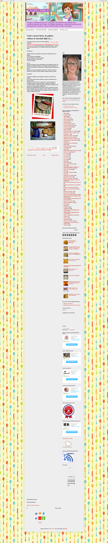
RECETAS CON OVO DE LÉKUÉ (70, 187)
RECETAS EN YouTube (68, 201)
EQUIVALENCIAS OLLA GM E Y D (70, 132)
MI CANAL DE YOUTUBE (41, 29)
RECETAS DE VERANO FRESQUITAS (71, 194)
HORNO (65, 144)
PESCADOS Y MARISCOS (69, 172)
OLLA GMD (66, 159)
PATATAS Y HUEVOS (68, 169)
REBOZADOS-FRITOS (68, 176)
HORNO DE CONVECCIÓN (69, 146)
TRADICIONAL (67, 219)
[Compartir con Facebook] (55, 147)
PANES (65, 161)
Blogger (65, 528)
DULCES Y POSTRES (68, 126)
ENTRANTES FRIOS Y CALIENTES (71, 131)
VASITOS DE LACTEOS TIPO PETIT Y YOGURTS (42, 150)
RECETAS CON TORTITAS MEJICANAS (72, 188)
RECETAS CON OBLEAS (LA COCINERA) (72, 184)
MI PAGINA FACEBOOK (53, 29)
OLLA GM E (66, 153)
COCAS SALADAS (67, 119)
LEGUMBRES (66, 147)
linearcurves (51, 528)
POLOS (65, 173)
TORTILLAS (66, 218)
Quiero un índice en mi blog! (33, 505)
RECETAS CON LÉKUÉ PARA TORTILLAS (72, 182)
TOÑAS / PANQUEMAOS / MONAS (71, 215)
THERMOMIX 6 (67, 208)
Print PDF (31, 147)
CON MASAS (66, 122)
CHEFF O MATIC (67, 117)
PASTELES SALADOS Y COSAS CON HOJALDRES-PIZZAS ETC (71, 167)
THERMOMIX (66, 206)
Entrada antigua (55, 155)
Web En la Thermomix (68, 303)
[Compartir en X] (54, 147)
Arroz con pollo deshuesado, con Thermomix (72, 241)
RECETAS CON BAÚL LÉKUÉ (70, 178)
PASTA (65, 165)
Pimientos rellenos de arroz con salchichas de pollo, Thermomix (74, 282)
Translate (72, 329)
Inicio (44, 155)
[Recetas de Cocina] (67, 448)
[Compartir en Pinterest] (56, 147)
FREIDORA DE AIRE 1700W (69, 137)
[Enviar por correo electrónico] (51, 147)
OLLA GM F (66, 155)
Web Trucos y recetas (64, 29)
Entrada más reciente (31, 155)
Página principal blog (30, 29)
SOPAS (65, 205)
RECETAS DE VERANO (68, 192)
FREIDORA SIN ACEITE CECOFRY (71, 138)
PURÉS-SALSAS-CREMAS (69, 175)
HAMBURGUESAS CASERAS (70, 143)
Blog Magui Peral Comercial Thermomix (72, 305)
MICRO (65, 149)
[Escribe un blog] (53, 147)
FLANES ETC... (67, 134)
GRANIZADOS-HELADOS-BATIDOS (71, 140)
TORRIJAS (66, 216)
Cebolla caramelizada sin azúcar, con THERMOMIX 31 (74, 254)
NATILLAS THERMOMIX (69, 152)
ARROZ (65, 113)
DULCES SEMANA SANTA (69, 125)
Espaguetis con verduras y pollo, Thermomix (74, 295)
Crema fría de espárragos (74, 275)
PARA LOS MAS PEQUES (69, 164)
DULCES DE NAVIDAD (68, 123)
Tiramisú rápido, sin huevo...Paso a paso (73, 288)
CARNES (65, 116)
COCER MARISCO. (67, 120)
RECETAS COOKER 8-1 (68, 191)
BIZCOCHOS (66, 114)
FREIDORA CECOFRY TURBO (70, 135)
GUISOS (65, 141)
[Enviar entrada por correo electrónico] (49, 147)
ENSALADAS (66, 129)
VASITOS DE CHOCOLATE (69, 220)
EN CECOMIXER (67, 128)
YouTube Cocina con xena (69, 106)
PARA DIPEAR (66, 162)
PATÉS (65, 171)
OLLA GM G (66, 156)
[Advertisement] (73, 41)
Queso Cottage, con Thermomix (73, 270)
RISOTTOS (66, 204)
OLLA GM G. (66, 158)
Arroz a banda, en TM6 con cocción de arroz (74, 260)
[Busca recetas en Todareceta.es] (67, 438)
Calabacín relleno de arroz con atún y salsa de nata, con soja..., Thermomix (74, 247)
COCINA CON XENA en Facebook (70, 107)
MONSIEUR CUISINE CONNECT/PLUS (71, 150)
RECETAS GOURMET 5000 (69, 202)
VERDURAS (66, 225)
